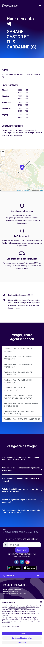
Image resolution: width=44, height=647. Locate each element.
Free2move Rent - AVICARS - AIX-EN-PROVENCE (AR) (18, 350)
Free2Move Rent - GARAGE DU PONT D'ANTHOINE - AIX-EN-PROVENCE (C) (18, 397)
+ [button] (3, 151)
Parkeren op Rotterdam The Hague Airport (14, 593)
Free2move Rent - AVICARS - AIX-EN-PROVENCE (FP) (18, 373)
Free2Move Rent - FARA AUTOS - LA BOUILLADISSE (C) (18, 389)
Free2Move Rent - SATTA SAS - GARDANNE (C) (22, 419)
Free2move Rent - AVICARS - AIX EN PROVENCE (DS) (18, 381)
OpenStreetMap (27, 190)
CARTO (41, 190)
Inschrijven (22, 550)
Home (5, 530)
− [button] (3, 155)
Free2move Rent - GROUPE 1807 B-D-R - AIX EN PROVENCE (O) (21, 404)
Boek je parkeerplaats (12, 589)
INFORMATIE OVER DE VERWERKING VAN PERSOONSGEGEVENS (22, 555)
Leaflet (19, 190)
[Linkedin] (22, 562)
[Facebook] (16, 562)
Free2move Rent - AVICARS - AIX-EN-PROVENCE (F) (18, 365)
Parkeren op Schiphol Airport (11, 591)
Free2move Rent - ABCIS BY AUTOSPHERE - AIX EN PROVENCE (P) (21, 412)
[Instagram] (27, 562)
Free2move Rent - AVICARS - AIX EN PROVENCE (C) (18, 358)
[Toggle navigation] (40, 5)
